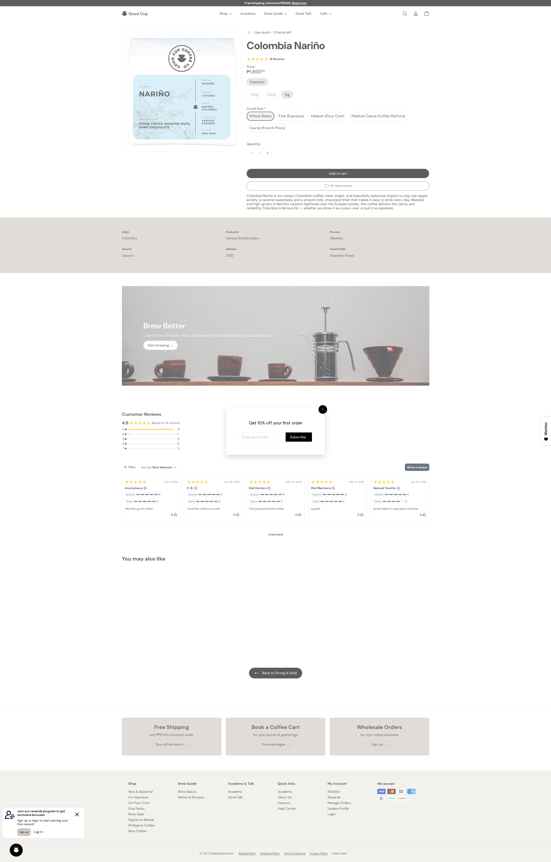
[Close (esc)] (322, 409)
